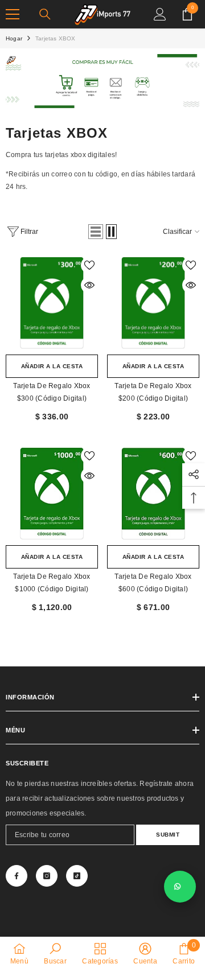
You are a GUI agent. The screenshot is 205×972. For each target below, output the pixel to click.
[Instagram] (47, 876)
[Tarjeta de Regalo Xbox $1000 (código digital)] (52, 493)
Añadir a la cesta (52, 366)
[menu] (12, 14)
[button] (95, 231)
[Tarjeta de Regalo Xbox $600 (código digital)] (153, 493)
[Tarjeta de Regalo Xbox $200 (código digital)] (153, 303)
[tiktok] (77, 876)
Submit (167, 834)
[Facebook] (16, 876)
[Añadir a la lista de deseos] (89, 265)
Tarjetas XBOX (55, 38)
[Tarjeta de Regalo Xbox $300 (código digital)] (52, 303)
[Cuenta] (160, 14)
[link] (102, 81)
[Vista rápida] (89, 285)
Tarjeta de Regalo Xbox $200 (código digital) (152, 392)
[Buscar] (45, 14)
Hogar (14, 38)
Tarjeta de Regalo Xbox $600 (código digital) (152, 583)
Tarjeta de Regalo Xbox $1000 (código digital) (51, 583)
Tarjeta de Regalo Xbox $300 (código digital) (51, 392)
